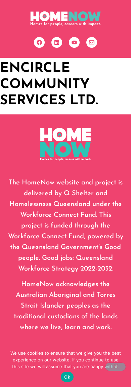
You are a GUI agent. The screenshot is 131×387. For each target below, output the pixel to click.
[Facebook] (39, 42)
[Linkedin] (56, 42)
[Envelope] (91, 42)
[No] (115, 366)
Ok (67, 377)
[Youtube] (74, 42)
